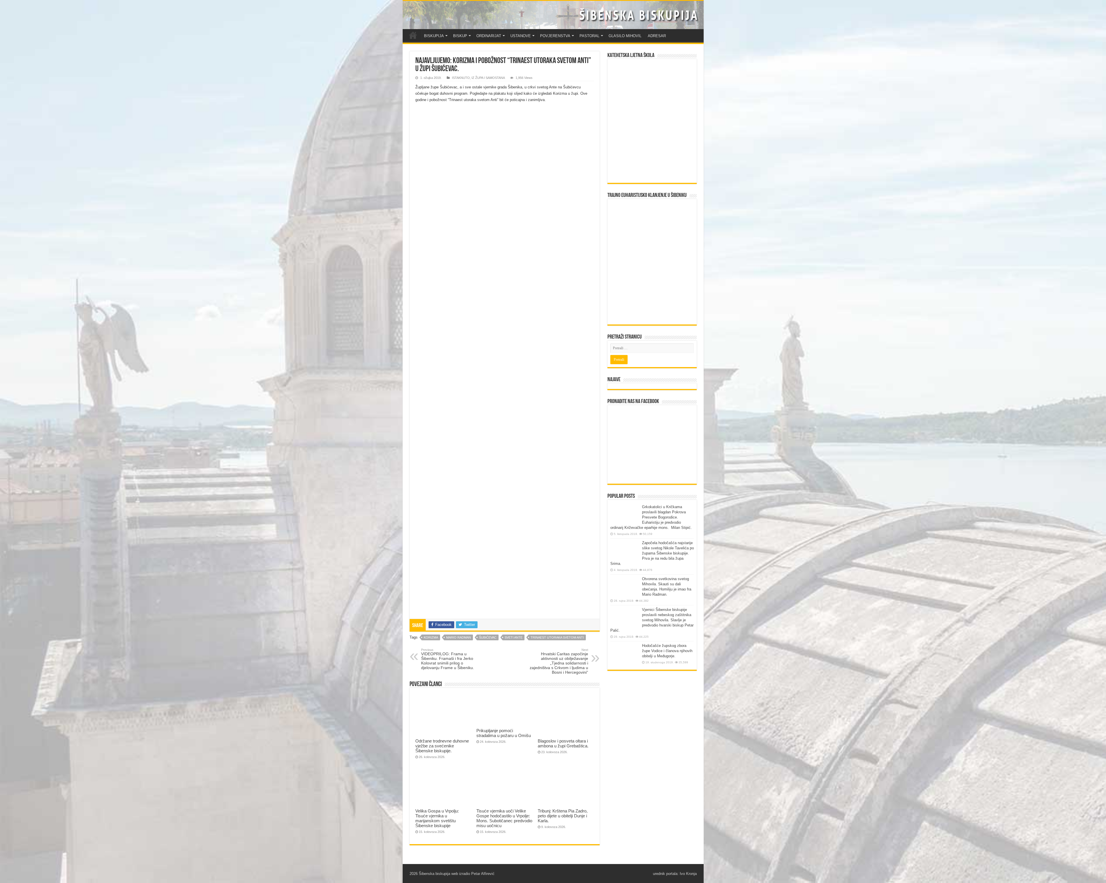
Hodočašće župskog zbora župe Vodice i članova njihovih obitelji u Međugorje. (667, 650)
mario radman (458, 637)
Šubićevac (488, 637)
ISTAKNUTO (461, 77)
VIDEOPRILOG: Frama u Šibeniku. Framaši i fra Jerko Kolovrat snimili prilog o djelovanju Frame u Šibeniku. (447, 659)
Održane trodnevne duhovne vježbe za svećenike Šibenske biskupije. (442, 745)
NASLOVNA (413, 35)
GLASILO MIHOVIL (625, 36)
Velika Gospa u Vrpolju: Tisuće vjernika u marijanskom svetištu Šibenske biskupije (437, 818)
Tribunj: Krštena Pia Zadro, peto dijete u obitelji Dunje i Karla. (563, 815)
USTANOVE (520, 36)
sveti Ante (513, 637)
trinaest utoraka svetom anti (557, 637)
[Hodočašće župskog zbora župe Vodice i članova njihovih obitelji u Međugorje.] (624, 654)
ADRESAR (657, 36)
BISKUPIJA (434, 36)
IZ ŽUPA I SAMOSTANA (488, 77)
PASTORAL (589, 36)
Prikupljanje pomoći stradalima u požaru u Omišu (503, 733)
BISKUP (460, 36)
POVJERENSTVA (555, 36)
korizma (431, 637)
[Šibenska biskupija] (553, 15)
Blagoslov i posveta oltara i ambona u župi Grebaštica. (563, 743)
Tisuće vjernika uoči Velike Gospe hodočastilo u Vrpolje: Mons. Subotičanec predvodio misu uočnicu (504, 818)
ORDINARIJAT (488, 36)
